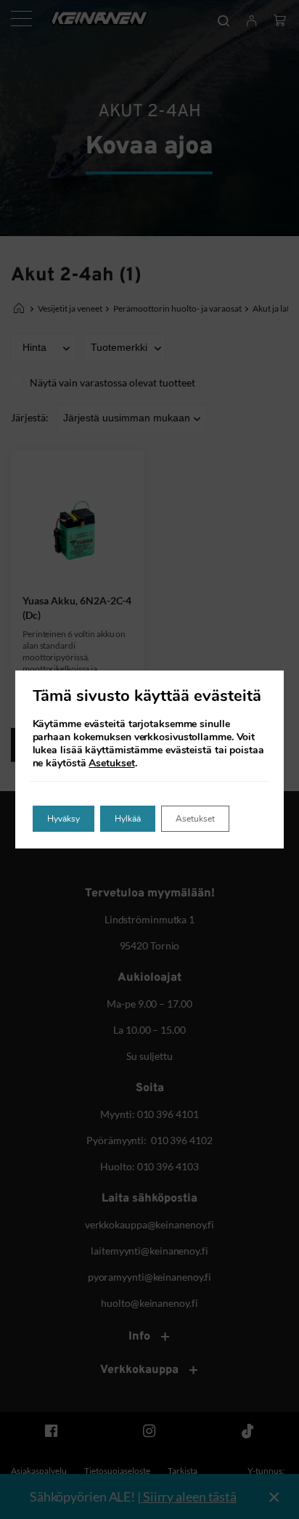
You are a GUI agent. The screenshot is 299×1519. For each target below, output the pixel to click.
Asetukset (111, 763)
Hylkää (128, 819)
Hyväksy (63, 819)
